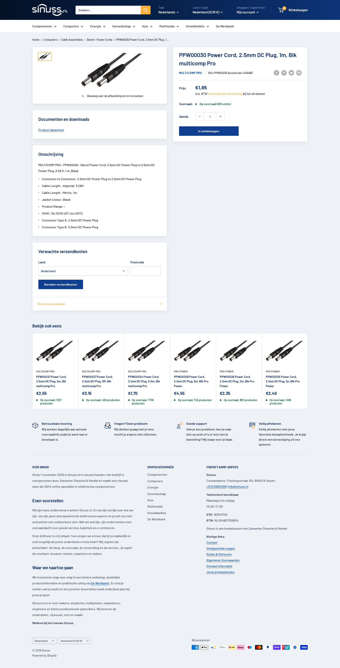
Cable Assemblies (72, 39)
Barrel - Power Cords (99, 39)
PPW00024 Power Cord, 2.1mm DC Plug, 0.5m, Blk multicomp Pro (144, 381)
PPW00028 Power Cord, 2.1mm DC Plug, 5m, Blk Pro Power (191, 381)
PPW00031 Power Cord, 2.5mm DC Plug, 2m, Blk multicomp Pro (51, 381)
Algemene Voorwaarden (223, 560)
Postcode (137, 262)
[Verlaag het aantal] (199, 116)
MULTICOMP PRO (190, 73)
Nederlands (41, 640)
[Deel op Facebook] (276, 72)
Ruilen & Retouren (219, 554)
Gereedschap (121, 26)
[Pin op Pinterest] (284, 72)
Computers (71, 26)
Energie (95, 26)
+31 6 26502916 (216, 486)
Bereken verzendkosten (60, 284)
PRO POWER (181, 371)
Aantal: (184, 116)
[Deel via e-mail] (299, 72)
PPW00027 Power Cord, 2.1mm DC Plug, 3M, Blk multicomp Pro (97, 381)
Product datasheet (51, 130)
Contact (211, 542)
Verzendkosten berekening (225, 93)
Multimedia (167, 26)
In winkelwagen (208, 131)
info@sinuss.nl (238, 486)
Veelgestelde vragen (220, 548)
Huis (145, 26)
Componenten (42, 26)
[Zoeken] (146, 10)
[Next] (307, 371)
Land (41, 262)
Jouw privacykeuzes (220, 572)
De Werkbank (225, 26)
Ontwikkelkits (195, 26)
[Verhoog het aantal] (220, 116)
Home (36, 39)
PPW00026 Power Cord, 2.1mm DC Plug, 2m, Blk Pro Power (237, 381)
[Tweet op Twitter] (291, 72)
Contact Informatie (219, 566)
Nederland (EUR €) (71, 640)
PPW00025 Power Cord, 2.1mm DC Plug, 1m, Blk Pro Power (283, 381)
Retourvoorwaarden (51, 304)
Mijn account (246, 12)
